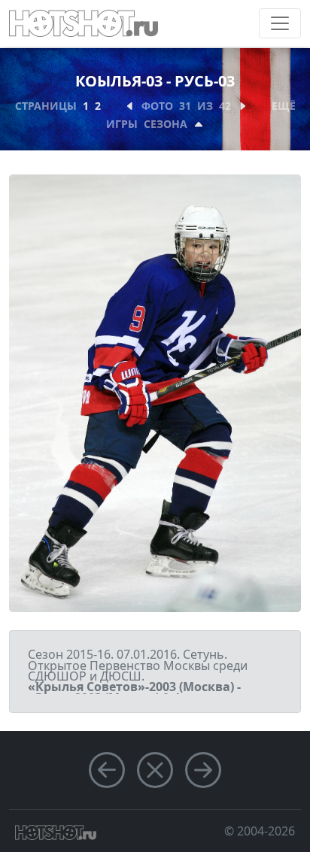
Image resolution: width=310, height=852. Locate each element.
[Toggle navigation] (280, 23)
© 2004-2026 (259, 831)
